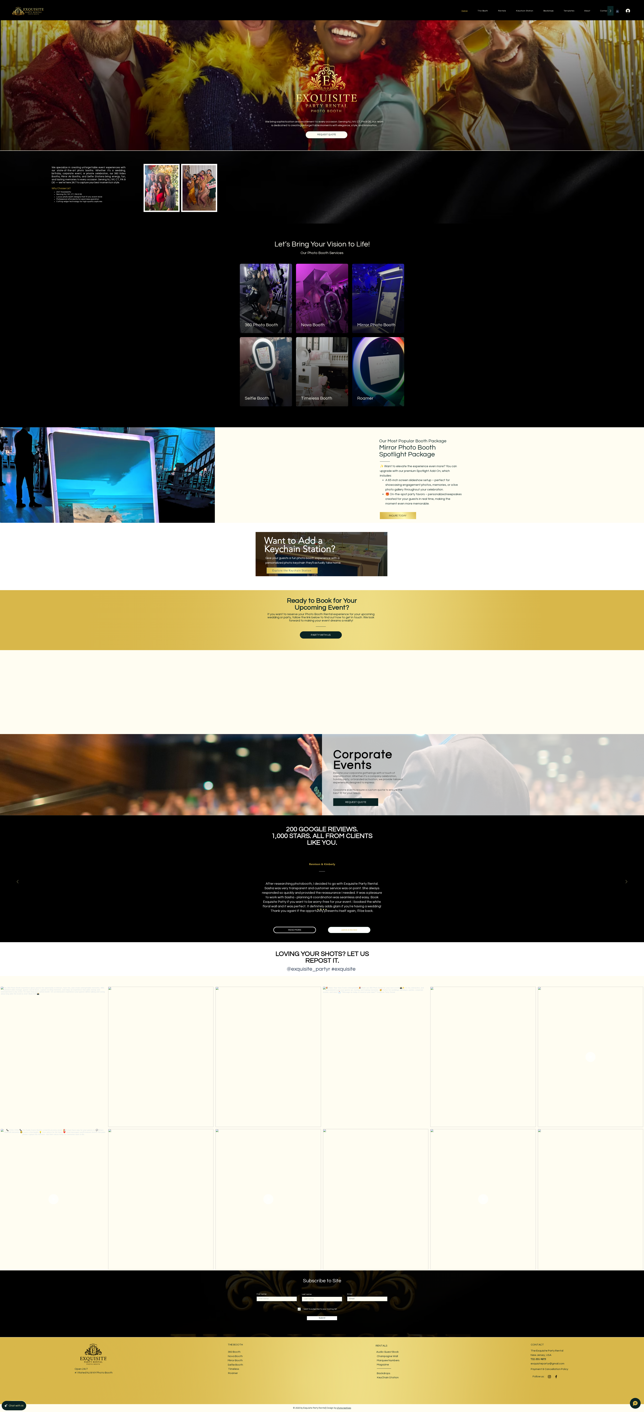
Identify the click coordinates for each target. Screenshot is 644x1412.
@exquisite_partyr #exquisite (321, 969)
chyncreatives (344, 1408)
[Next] (626, 882)
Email (349, 1294)
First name (261, 1294)
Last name (307, 1294)
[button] (617, 11)
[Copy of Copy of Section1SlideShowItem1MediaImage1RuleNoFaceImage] (323, 909)
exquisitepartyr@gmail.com (547, 1363)
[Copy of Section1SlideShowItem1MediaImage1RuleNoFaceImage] (320, 909)
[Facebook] (556, 1377)
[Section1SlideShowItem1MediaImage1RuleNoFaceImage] (318, 909)
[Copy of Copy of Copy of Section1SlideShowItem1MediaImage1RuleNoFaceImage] (326, 909)
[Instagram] (549, 1377)
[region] (322, 557)
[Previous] (17, 882)
